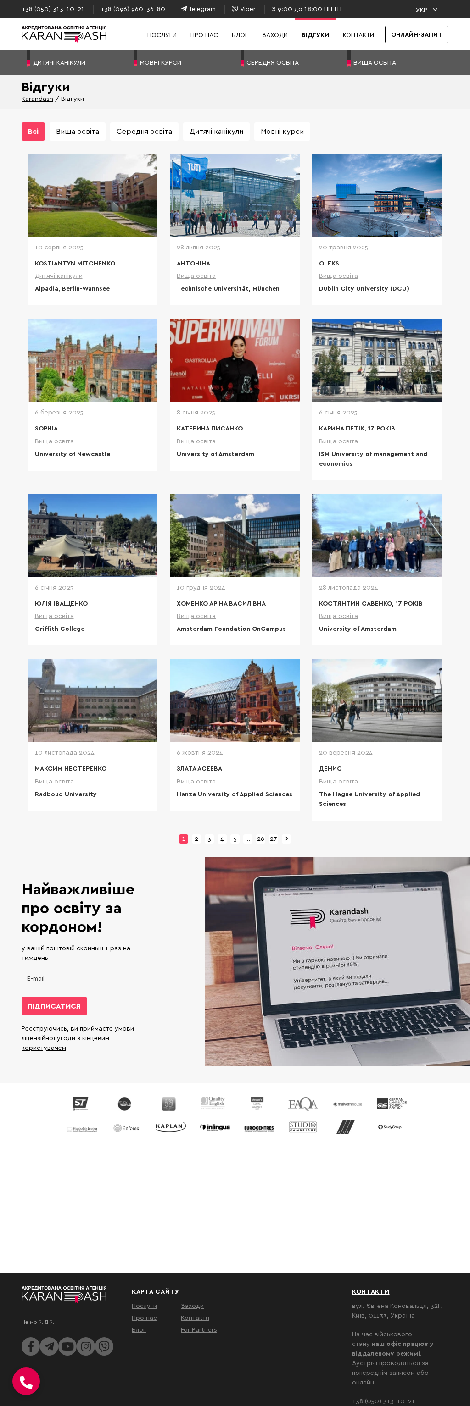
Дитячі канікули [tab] (216, 131)
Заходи (275, 35)
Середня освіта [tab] (144, 131)
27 (273, 838)
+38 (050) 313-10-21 (383, 1401)
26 (260, 838)
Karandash (37, 98)
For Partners (199, 1329)
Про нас (204, 35)
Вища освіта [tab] (77, 131)
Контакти (358, 35)
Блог (240, 35)
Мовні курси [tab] (282, 131)
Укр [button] (421, 9)
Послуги (162, 35)
